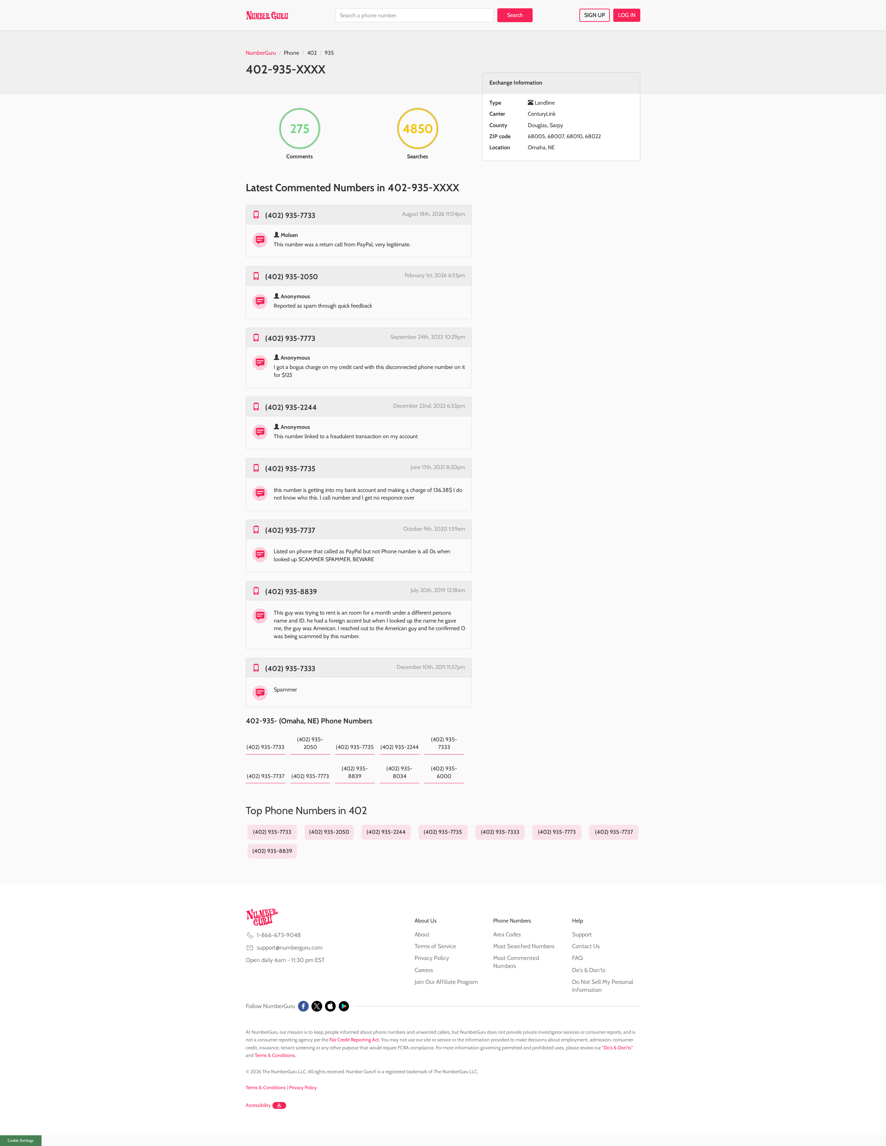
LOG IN (626, 15)
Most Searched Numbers (523, 946)
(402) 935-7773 (290, 338)
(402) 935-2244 (291, 407)
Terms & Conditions (275, 1055)
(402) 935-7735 (290, 468)
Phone (291, 53)
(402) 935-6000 (444, 772)
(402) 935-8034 (399, 772)
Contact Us (586, 946)
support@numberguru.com (290, 947)
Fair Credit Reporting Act (354, 1040)
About (422, 934)
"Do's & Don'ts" (617, 1047)
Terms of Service (435, 946)
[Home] (267, 15)
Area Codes (507, 934)
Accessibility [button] (258, 1105)
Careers (424, 970)
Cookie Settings (21, 1140)
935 (329, 53)
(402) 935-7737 (290, 530)
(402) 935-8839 (291, 591)
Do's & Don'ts (588, 970)
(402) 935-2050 (291, 276)
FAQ (577, 957)
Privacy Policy (432, 957)
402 (312, 53)
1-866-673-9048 (279, 935)
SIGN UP (594, 15)
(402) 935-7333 (290, 668)
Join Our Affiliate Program (446, 981)
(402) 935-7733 (290, 215)
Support (582, 934)
